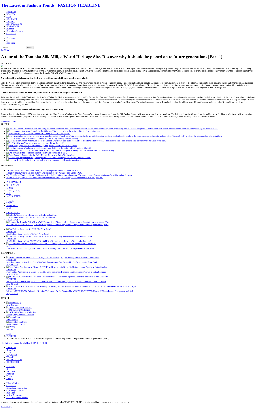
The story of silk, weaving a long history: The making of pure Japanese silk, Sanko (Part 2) (44, 173)
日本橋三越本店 (13, 182)
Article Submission (14, 395)
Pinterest (10, 374)
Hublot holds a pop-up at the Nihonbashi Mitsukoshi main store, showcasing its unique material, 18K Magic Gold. (54, 177)
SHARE (10, 201)
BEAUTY (10, 14)
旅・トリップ (12, 185)
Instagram (10, 43)
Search (29, 48)
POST (9, 203)
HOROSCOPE (13, 26)
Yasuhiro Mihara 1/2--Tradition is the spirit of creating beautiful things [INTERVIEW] (42, 170)
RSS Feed (10, 393)
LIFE (8, 17)
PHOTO (10, 29)
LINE (8, 208)
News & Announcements (17, 397)
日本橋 (9, 188)
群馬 (8, 193)
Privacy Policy (12, 383)
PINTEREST (12, 205)
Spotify (9, 378)
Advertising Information (16, 388)
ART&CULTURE (14, 24)
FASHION (11, 12)
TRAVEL (10, 21)
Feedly (9, 376)
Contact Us (11, 33)
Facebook (10, 38)
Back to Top (6, 407)
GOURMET (11, 19)
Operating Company (15, 31)
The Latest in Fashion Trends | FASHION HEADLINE (51, 5)
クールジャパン (13, 191)
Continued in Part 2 (9, 121)
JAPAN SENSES (14, 196)
